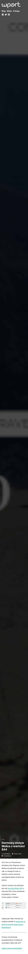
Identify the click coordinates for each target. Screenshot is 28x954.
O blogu (16, 11)
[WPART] (11, 8)
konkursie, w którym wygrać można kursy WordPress (13, 924)
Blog (4, 11)
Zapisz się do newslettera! (12, 948)
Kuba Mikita (6, 854)
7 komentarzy (7, 856)
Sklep (9, 11)
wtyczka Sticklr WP (15, 888)
